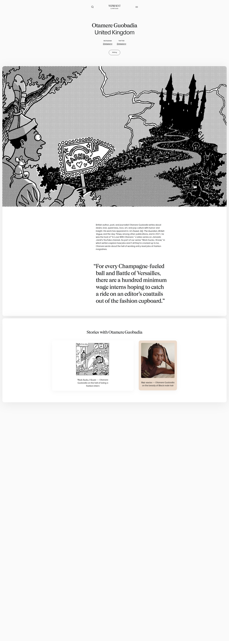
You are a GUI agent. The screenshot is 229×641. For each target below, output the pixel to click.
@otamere (107, 44)
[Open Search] (92, 7)
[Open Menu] (136, 7)
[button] (114, 136)
